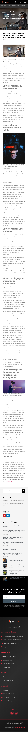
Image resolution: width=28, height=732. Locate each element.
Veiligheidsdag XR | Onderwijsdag (12, 639)
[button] (25, 2)
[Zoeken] (23, 491)
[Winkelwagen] (20, 2)
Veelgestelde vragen (8, 647)
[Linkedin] (8, 515)
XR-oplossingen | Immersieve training (13, 636)
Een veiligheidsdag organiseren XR (12, 643)
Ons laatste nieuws (8, 680)
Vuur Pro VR (9, 481)
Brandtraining (16, 11)
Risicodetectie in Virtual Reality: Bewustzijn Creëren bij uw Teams (13, 543)
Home (2, 5)
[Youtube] (4, 515)
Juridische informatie (8, 693)
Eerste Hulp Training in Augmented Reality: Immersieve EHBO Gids (13, 538)
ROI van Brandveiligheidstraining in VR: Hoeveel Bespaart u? (17, 578)
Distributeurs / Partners (9, 697)
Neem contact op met (8, 701)
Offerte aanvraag (7, 660)
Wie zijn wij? (6, 690)
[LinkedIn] (12, 713)
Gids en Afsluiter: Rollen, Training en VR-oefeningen (12, 525)
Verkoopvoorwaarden (8, 663)
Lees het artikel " (5, 527)
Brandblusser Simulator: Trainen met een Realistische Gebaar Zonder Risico (12, 554)
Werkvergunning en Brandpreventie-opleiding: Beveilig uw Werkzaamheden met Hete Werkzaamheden (14, 532)
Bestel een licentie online (9, 656)
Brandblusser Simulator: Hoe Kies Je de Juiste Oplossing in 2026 (17, 559)
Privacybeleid (6, 667)
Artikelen (11, 11)
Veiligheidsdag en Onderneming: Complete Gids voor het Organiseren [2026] (16, 572)
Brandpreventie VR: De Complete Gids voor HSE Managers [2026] (16, 565)
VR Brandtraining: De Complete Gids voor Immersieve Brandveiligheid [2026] (12, 548)
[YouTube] (16, 713)
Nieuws (5, 5)
